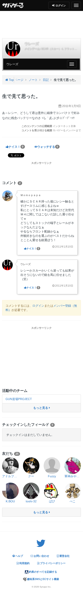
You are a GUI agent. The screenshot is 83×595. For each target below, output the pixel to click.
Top (11, 80)
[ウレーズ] (12, 48)
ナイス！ (16, 146)
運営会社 (64, 555)
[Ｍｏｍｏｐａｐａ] (7, 195)
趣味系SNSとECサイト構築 (42, 579)
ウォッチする (47, 146)
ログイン (38, 305)
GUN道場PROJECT (19, 399)
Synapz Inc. (45, 587)
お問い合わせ (41, 555)
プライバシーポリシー (52, 563)
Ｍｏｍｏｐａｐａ (30, 195)
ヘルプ (19, 555)
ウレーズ (25, 264)
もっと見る (41, 407)
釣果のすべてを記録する (42, 571)
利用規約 (24, 563)
